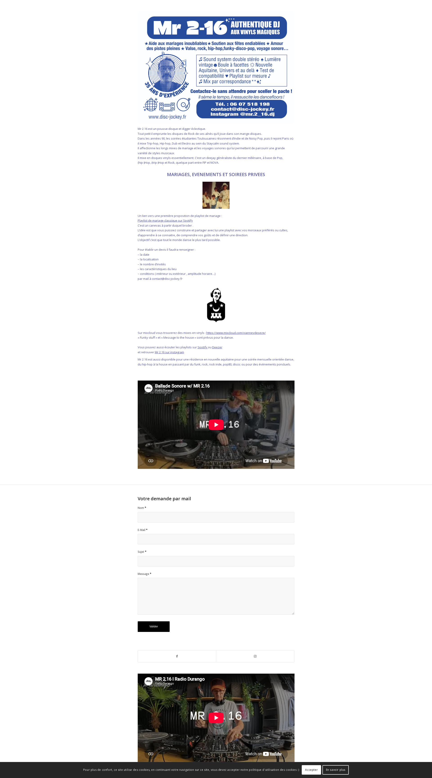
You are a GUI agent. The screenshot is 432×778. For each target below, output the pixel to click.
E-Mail (143, 530)
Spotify (203, 347)
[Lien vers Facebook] (177, 656)
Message (144, 574)
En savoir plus (335, 770)
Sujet (142, 552)
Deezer (217, 347)
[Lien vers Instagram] (255, 656)
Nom (142, 508)
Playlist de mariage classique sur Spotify (165, 220)
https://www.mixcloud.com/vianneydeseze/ (236, 333)
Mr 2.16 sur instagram (169, 352)
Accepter (311, 770)
